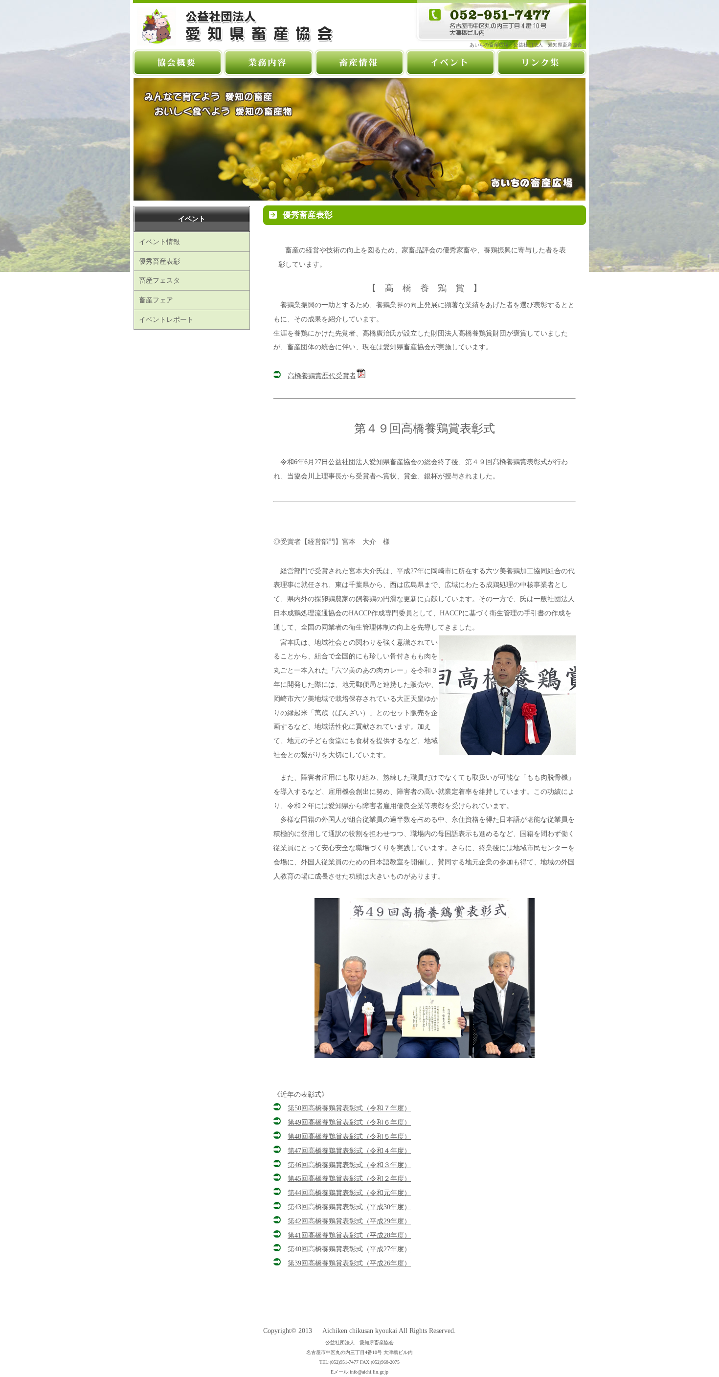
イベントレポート (166, 319)
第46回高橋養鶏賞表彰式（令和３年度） (349, 1165)
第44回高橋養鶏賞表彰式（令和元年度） (349, 1192)
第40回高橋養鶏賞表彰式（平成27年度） (349, 1249)
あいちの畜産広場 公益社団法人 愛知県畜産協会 (528, 44)
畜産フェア (156, 300)
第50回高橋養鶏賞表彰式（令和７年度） (349, 1108)
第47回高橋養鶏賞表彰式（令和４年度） (349, 1150)
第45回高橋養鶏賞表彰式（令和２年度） (349, 1178)
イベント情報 (159, 242)
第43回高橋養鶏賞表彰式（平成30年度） (349, 1207)
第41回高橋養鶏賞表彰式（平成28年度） (349, 1235)
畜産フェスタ (159, 280)
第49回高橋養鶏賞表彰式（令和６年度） (349, 1122)
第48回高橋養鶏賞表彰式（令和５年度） (349, 1136)
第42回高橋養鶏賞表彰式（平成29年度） (349, 1221)
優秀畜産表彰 (159, 261)
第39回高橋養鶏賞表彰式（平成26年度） (349, 1263)
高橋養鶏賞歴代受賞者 (322, 376)
